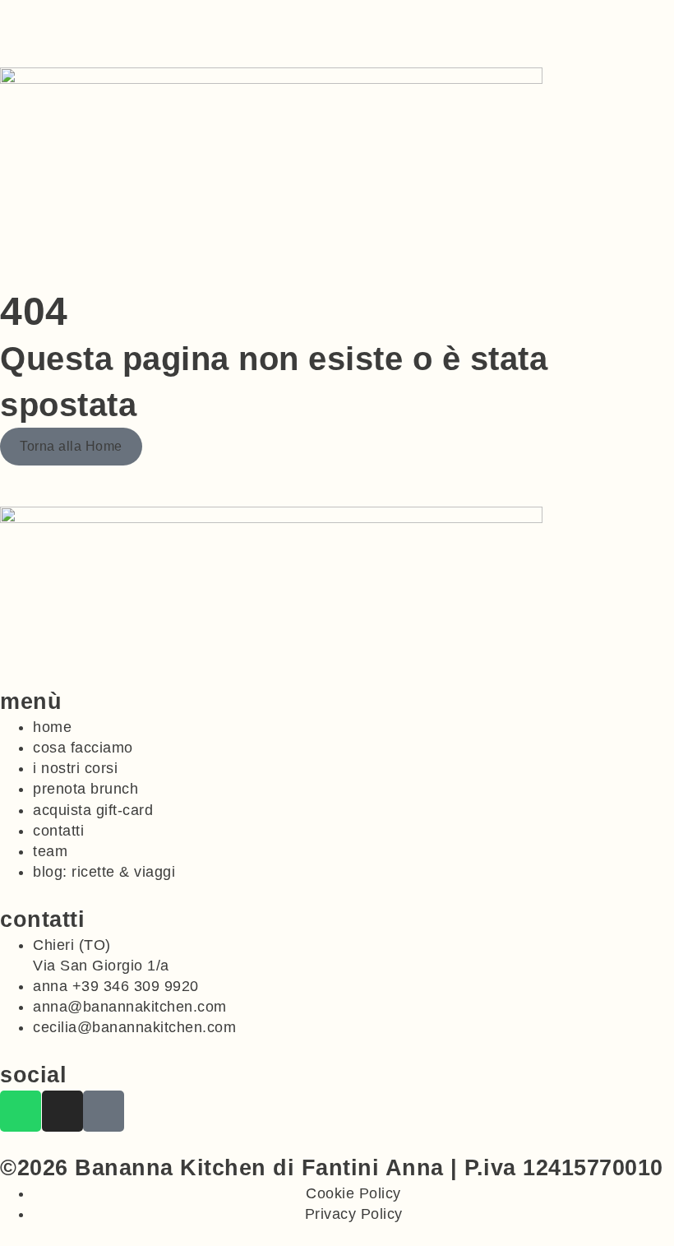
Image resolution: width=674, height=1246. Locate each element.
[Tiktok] (103, 1111)
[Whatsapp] (20, 1111)
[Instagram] (62, 1111)
